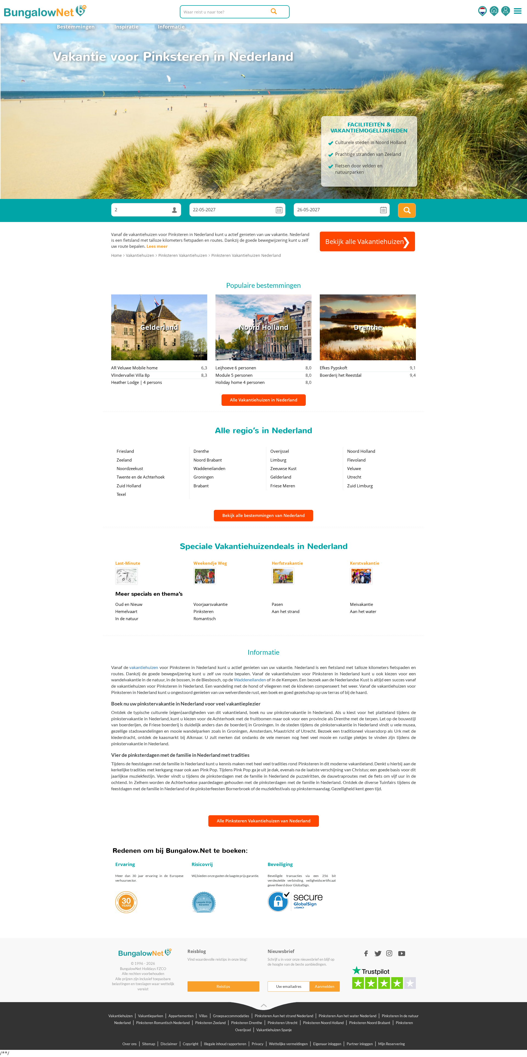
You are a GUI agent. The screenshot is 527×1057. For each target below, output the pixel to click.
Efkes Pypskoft (333, 367)
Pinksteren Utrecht (283, 1023)
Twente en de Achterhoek (141, 477)
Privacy (258, 1044)
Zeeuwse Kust (283, 468)
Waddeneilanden (209, 468)
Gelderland (280, 477)
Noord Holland (361, 451)
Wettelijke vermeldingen (288, 1044)
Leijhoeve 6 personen (235, 367)
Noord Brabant (208, 460)
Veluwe (354, 468)
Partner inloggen (360, 1044)
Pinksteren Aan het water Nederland (347, 1016)
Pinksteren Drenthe (246, 1023)
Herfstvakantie (287, 563)
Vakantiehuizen (120, 1016)
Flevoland (356, 460)
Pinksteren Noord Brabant (369, 1023)
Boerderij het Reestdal (340, 375)
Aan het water (363, 611)
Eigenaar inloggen (327, 1044)
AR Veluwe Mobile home (134, 367)
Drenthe (201, 451)
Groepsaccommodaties (231, 1016)
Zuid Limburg (360, 485)
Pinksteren (204, 611)
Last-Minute (127, 563)
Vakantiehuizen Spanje (274, 1030)
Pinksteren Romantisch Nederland (163, 1023)
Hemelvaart (126, 611)
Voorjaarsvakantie (211, 604)
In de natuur (126, 618)
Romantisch (205, 618)
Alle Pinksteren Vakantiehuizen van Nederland (263, 820)
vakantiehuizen (143, 667)
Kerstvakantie (364, 563)
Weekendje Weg (210, 563)
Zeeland (124, 460)
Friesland (125, 451)
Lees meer (157, 246)
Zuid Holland (129, 485)
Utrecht (354, 477)
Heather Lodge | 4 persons (136, 382)
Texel (121, 494)
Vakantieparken (150, 1016)
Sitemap (148, 1044)
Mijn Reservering (391, 1044)
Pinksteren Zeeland (210, 1023)
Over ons (129, 1044)
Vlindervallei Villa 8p (130, 375)
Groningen (204, 477)
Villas (203, 1016)
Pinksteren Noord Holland (323, 1023)
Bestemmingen (76, 26)
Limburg (278, 460)
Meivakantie (361, 604)
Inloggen (505, 11)
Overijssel (279, 451)
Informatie (171, 26)
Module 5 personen (234, 375)
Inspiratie (126, 26)
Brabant (201, 485)
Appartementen (181, 1016)
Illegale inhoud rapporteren (225, 1044)
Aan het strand (285, 611)
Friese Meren (282, 485)
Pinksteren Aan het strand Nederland (284, 1016)
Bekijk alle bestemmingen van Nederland (263, 515)
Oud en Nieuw (128, 604)
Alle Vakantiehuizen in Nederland (263, 400)
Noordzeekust (130, 468)
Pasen (277, 604)
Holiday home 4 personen (240, 382)
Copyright (190, 1044)
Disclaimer (169, 1044)
